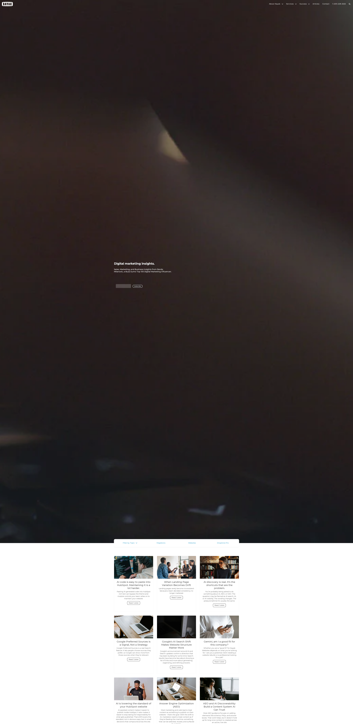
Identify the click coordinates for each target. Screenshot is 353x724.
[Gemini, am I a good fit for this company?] (219, 639)
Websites (192, 543)
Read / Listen (134, 603)
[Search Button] (349, 4)
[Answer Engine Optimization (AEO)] (176, 701)
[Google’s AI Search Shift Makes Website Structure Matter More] (176, 639)
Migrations (161, 543)
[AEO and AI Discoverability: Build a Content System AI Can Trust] (219, 701)
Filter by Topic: (129, 543)
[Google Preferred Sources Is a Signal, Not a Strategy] (133, 639)
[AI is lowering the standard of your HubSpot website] (133, 701)
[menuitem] (275, 4)
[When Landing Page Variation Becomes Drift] (176, 579)
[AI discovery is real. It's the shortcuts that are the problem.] (219, 579)
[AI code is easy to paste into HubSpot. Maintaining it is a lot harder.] (133, 579)
